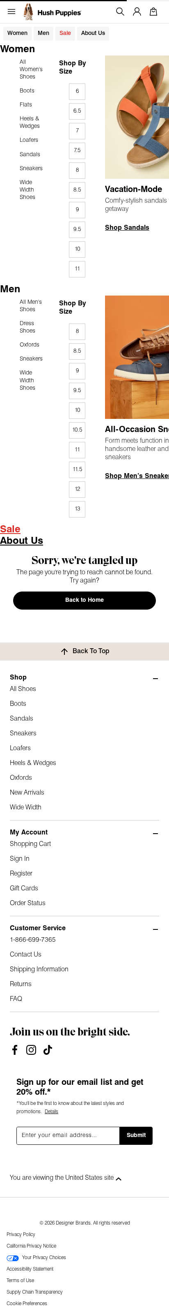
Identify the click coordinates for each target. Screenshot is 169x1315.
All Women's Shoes (31, 69)
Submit (136, 1135)
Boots (27, 91)
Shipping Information (39, 969)
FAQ (16, 999)
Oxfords (29, 345)
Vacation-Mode (133, 190)
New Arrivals (27, 793)
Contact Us (25, 955)
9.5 (77, 229)
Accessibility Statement (30, 1269)
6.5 (77, 111)
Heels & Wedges (30, 122)
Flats (26, 105)
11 (77, 269)
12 (77, 489)
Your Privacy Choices (44, 1257)
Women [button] (17, 33)
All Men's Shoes (31, 306)
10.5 (77, 430)
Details (51, 1111)
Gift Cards (24, 888)
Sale (65, 33)
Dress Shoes (27, 327)
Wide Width (25, 807)
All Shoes (23, 689)
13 (77, 509)
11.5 (77, 470)
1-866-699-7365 (33, 940)
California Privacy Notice (31, 1246)
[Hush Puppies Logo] (51, 11)
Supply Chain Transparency (35, 1292)
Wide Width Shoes (27, 190)
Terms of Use (20, 1280)
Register (21, 874)
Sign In (20, 859)
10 (77, 249)
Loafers (29, 140)
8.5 (77, 190)
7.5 (77, 151)
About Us (93, 33)
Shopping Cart (30, 844)
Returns (21, 984)
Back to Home (84, 600)
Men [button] (43, 33)
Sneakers (31, 169)
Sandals (30, 155)
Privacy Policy (21, 1234)
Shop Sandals (127, 228)
